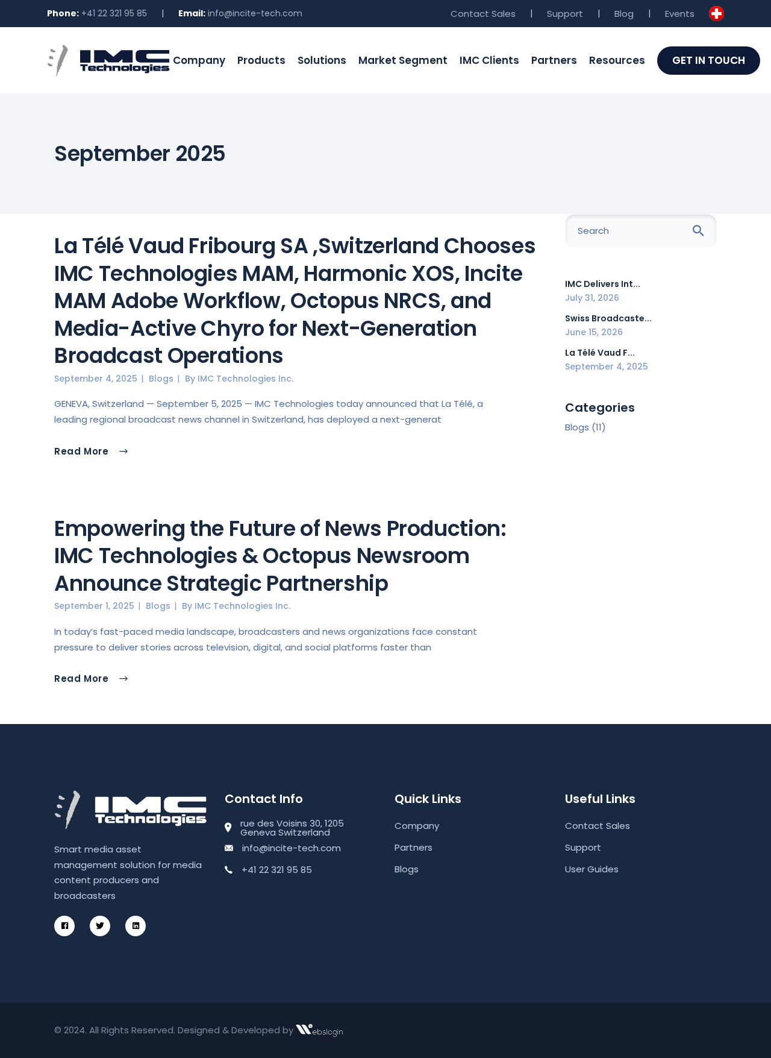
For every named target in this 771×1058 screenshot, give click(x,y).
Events (680, 13)
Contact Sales (483, 13)
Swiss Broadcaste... (608, 318)
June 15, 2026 (594, 332)
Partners (413, 847)
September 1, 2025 (94, 606)
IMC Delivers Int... (602, 284)
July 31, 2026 (592, 298)
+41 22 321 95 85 (114, 13)
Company (417, 825)
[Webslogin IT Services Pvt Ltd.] (319, 1030)
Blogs (161, 379)
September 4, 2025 (95, 379)
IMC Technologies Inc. (245, 379)
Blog (624, 13)
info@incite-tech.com (255, 13)
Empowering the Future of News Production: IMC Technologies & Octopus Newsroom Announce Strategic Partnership (280, 556)
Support (565, 13)
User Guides (592, 869)
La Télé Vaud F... (600, 353)
